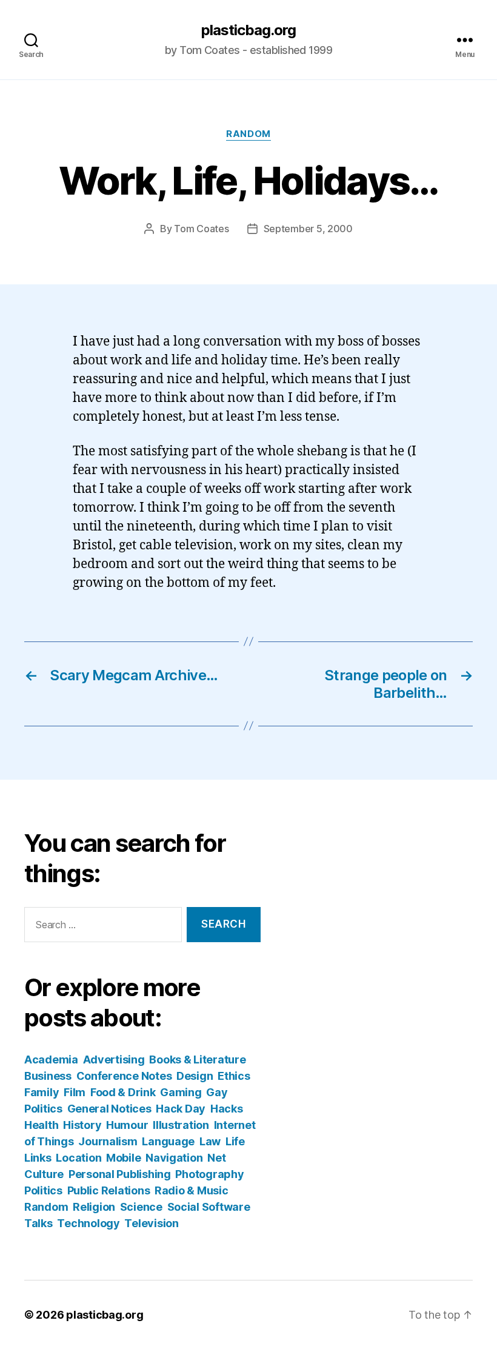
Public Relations (108, 1190)
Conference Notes (124, 1075)
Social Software (208, 1206)
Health (41, 1125)
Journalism (107, 1141)
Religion (94, 1206)
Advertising (114, 1059)
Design (194, 1075)
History (82, 1125)
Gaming (180, 1092)
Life (235, 1141)
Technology (88, 1223)
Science (141, 1206)
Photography (209, 1174)
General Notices (109, 1108)
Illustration (181, 1125)
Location (78, 1157)
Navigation (173, 1157)
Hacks (226, 1108)
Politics (43, 1190)
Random (248, 134)
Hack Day (180, 1108)
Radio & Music (191, 1190)
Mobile (123, 1157)
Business (48, 1075)
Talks (38, 1223)
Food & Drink (123, 1092)
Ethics (234, 1075)
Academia (51, 1059)
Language (168, 1141)
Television (151, 1223)
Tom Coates (201, 229)
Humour (127, 1125)
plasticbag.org (248, 30)
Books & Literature (197, 1059)
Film (74, 1092)
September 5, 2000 (308, 229)
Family (41, 1092)
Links (38, 1157)
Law (210, 1141)
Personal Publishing (119, 1174)
